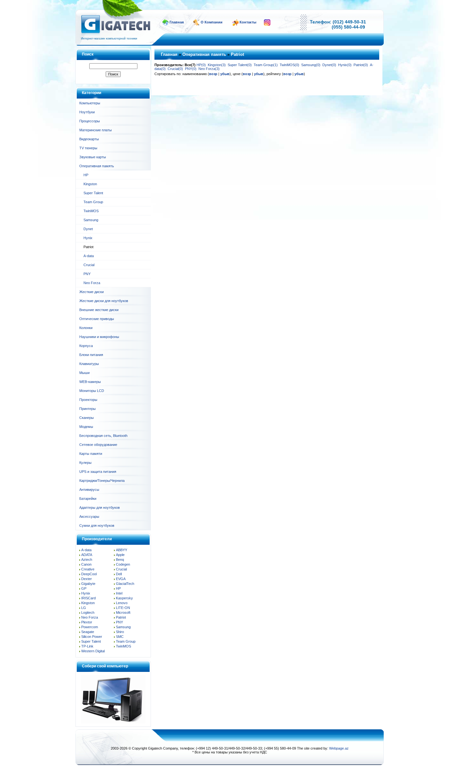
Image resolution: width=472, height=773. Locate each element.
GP (83, 588)
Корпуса (86, 346)
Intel (119, 593)
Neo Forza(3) (209, 69)
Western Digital (93, 651)
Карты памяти (90, 454)
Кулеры (85, 463)
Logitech (87, 612)
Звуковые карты (92, 157)
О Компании (212, 22)
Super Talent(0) (240, 65)
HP (85, 175)
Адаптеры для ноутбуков (99, 507)
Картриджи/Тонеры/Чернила (102, 480)
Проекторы (88, 400)
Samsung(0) (310, 65)
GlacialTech (125, 584)
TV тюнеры (88, 148)
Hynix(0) (345, 65)
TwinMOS (91, 211)
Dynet (88, 229)
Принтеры (87, 409)
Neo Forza (91, 283)
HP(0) (201, 65)
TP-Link (87, 646)
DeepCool (89, 574)
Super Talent (93, 193)
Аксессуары (89, 516)
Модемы (86, 427)
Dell (119, 574)
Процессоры (89, 121)
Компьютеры (89, 103)
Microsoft (123, 612)
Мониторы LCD (91, 391)
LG (83, 608)
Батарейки (87, 498)
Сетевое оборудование (98, 445)
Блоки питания (91, 355)
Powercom (89, 627)
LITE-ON (123, 608)
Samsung (90, 220)
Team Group (93, 202)
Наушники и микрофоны (99, 337)
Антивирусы (89, 489)
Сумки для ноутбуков (96, 525)
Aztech (86, 559)
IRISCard (88, 598)
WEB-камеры (90, 382)
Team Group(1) (266, 65)
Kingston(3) (217, 65)
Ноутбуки (87, 112)
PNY (87, 274)
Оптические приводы (96, 319)
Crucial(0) (175, 69)
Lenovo (121, 603)
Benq (120, 559)
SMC (120, 636)
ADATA (86, 555)
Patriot (121, 617)
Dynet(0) (329, 65)
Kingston (90, 184)
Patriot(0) (361, 65)
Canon (86, 564)
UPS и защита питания (97, 471)
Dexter (86, 579)
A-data (88, 256)
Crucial (88, 265)
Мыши (84, 373)
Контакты (248, 22)
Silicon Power (91, 636)
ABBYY (121, 550)
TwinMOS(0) (289, 65)
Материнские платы (95, 130)
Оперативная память (96, 166)
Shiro (120, 632)
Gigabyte (88, 584)
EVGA (121, 579)
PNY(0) (191, 69)
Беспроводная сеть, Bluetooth (103, 436)
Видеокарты (89, 139)
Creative (87, 569)
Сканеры (86, 418)
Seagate (87, 632)
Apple (120, 555)
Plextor (86, 622)
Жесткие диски (91, 292)
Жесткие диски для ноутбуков (103, 301)
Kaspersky (124, 598)
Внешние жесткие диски (98, 310)
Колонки (85, 328)
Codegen (123, 564)
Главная (177, 22)
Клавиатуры (89, 364)
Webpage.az (339, 748)
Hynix (87, 238)
